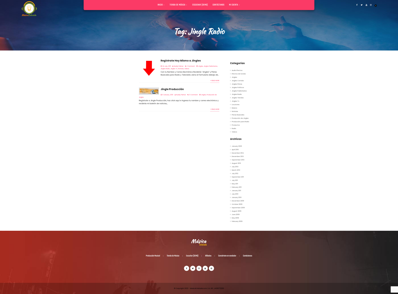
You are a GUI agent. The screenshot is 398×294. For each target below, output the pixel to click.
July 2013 (235, 167)
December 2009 (238, 201)
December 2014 (238, 153)
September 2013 (238, 160)
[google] (211, 268)
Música (234, 108)
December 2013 (238, 156)
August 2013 (236, 163)
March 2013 (236, 170)
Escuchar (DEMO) (200, 5)
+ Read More (214, 81)
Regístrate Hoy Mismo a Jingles (181, 60)
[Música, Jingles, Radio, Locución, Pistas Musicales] (29, 9)
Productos (236, 125)
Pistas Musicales (238, 115)
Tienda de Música (177, 5)
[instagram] (371, 5)
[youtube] (366, 5)
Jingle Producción (172, 89)
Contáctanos (218, 5)
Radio (234, 128)
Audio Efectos (237, 70)
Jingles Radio (165, 69)
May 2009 (235, 218)
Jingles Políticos (238, 87)
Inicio (160, 5)
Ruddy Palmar (178, 66)
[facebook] (357, 5)
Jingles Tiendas (238, 98)
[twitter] (361, 5)
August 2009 (236, 211)
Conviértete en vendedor (227, 256)
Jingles (200, 66)
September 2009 (238, 208)
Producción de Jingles (240, 118)
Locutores (235, 104)
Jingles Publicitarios (210, 66)
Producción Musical (153, 256)
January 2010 (236, 197)
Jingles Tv (173, 69)
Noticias (181, 69)
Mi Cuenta (233, 5)
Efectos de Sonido (239, 74)
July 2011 (235, 180)
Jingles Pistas (237, 84)
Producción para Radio (240, 121)
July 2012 (235, 173)
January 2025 (237, 146)
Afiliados (208, 256)
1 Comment (191, 66)
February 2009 (237, 221)
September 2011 (238, 177)
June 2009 (236, 214)
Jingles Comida (238, 81)
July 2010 (235, 194)
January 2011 (236, 190)
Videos (186, 69)
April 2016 (235, 149)
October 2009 (237, 204)
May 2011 (235, 184)
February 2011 (237, 187)
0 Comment (193, 95)
